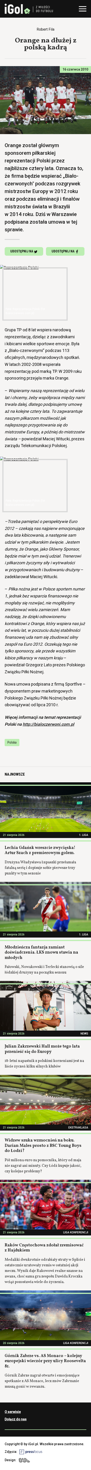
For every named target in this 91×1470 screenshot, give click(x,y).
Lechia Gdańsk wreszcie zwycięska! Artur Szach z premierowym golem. (40, 850)
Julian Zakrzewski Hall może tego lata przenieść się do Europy (42, 1049)
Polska (12, 742)
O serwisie (13, 1412)
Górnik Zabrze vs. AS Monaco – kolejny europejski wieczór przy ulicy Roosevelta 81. (45, 1361)
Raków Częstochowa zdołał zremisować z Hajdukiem (44, 1248)
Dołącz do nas (16, 1419)
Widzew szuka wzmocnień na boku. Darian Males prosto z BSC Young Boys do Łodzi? (43, 1146)
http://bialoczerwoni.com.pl (48, 724)
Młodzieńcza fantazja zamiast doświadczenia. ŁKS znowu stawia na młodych (41, 953)
